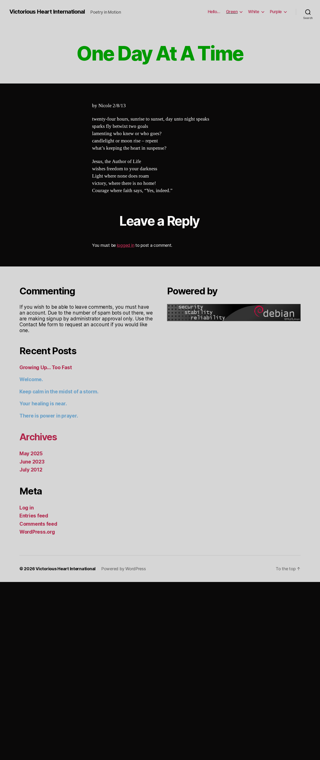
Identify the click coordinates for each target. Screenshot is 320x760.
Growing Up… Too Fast (45, 367)
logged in (125, 245)
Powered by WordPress (123, 568)
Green (232, 11)
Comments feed (38, 524)
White (253, 11)
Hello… (214, 11)
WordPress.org (37, 532)
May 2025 (31, 453)
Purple (276, 11)
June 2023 (32, 462)
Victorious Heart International (47, 12)
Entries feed (33, 516)
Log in (26, 508)
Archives (38, 437)
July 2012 (30, 470)
